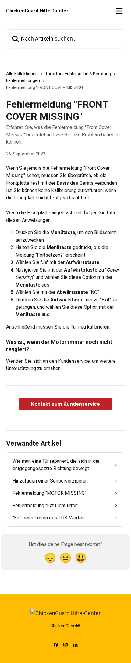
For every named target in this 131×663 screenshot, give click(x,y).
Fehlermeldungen (23, 80)
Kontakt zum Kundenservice (65, 404)
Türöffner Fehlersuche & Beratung (78, 73)
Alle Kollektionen (22, 73)
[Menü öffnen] (119, 11)
